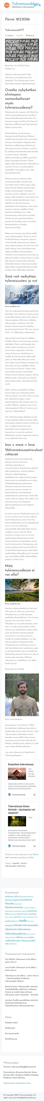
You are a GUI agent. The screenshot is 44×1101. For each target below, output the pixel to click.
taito (28, 921)
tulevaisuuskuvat (30, 934)
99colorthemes (30, 1098)
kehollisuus (33, 907)
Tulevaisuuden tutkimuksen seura (17, 1083)
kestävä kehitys (9, 911)
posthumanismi (10, 921)
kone (26, 911)
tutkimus (19, 937)
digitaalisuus (29, 896)
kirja (23, 911)
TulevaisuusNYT (14, 30)
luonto (23, 863)
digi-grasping (22, 896)
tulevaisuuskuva (15, 933)
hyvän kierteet (18, 904)
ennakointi (26, 900)
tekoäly (17, 925)
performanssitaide (32, 917)
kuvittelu (14, 914)
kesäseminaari (17, 911)
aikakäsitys (9, 897)
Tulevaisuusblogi (25, 4)
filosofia (9, 903)
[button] (40, 5)
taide (23, 920)
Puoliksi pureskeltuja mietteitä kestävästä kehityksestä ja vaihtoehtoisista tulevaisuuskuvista (21, 1003)
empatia (15, 863)
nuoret (6, 917)
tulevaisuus (24, 929)
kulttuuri (8, 914)
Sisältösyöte (10, 1028)
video (7, 944)
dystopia (8, 900)
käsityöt (20, 914)
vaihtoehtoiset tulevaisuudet (20, 941)
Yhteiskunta (30, 35)
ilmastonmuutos (14, 907)
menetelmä (32, 914)
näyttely (11, 917)
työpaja (26, 937)
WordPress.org (11, 1039)
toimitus (10, 35)
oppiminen (17, 917)
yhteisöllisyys (13, 944)
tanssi (32, 921)
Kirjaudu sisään (11, 1023)
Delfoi (16, 897)
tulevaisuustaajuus (10, 937)
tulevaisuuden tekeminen (15, 866)
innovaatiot (26, 907)
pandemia (24, 917)
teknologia (9, 925)
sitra (17, 921)
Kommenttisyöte (12, 1034)
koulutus (32, 911)
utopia (31, 937)
